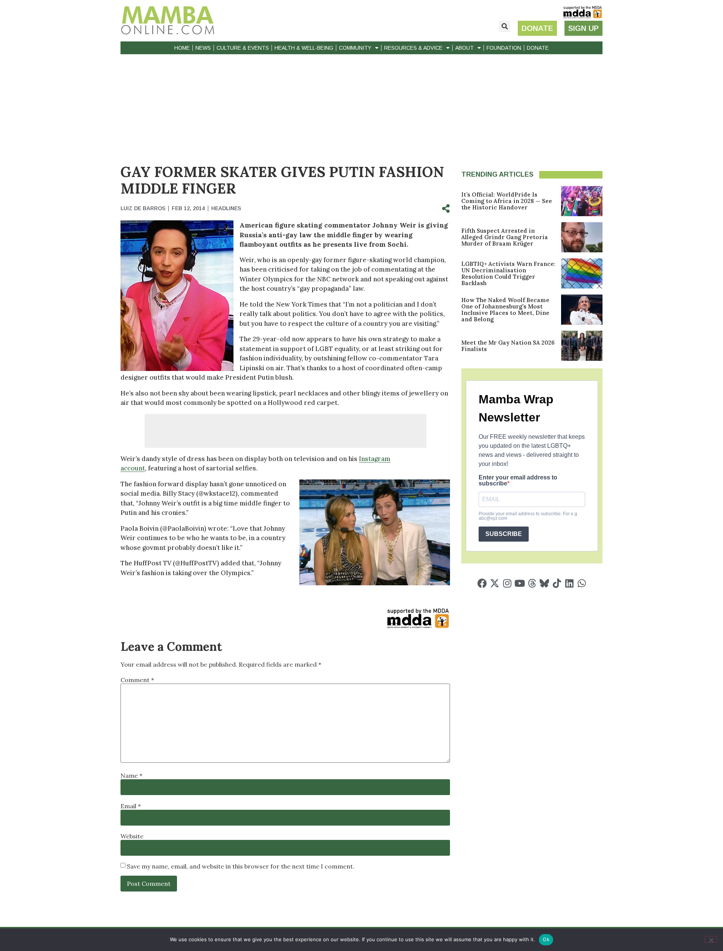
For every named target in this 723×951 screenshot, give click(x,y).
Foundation (504, 48)
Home (182, 48)
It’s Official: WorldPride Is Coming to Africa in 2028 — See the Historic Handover (506, 201)
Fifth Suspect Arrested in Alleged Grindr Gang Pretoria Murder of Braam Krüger (504, 237)
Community (355, 48)
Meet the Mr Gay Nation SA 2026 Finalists (508, 346)
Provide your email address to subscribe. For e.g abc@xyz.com (528, 516)
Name (131, 775)
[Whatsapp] (581, 583)
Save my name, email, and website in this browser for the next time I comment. (240, 866)
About (464, 48)
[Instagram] (507, 583)
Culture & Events (243, 48)
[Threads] (532, 583)
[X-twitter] (494, 583)
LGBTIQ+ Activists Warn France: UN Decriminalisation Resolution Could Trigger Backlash (508, 273)
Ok (546, 939)
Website (131, 836)
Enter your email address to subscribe (518, 481)
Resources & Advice (413, 48)
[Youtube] (519, 583)
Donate (538, 48)
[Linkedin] (569, 583)
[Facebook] (482, 583)
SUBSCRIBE (503, 534)
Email (130, 806)
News (203, 48)
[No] (711, 939)
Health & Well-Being (304, 48)
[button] (504, 26)
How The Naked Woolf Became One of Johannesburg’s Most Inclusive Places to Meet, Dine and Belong (505, 309)
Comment (137, 680)
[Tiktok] (556, 583)
